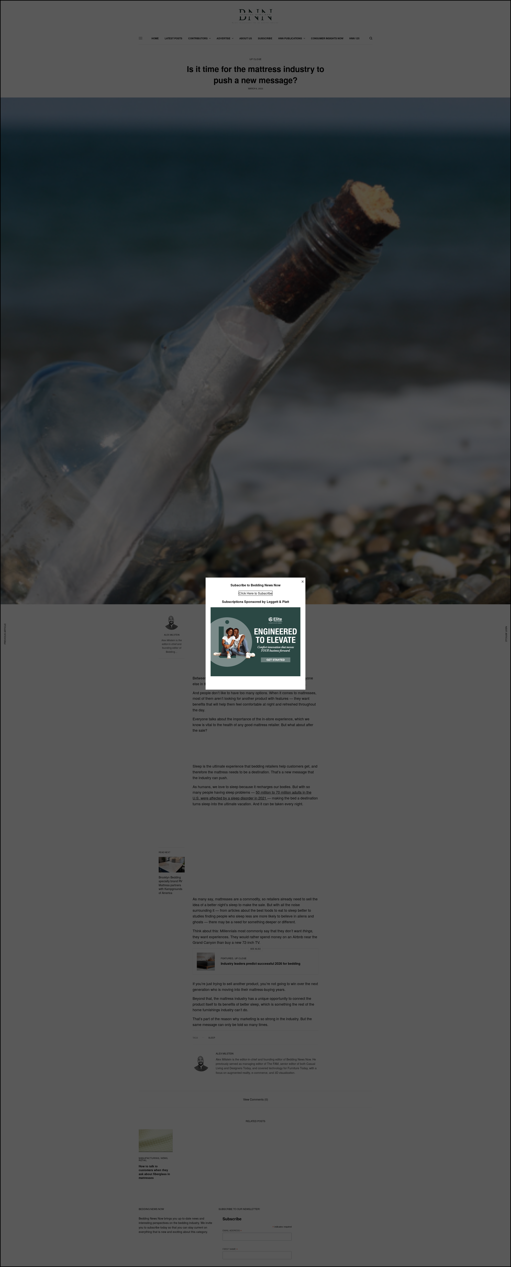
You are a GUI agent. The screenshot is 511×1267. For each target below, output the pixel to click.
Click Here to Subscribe (255, 593)
